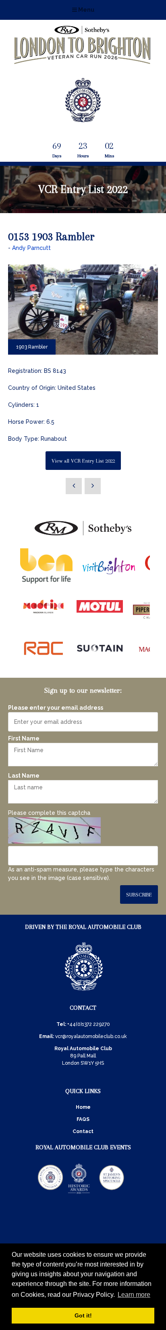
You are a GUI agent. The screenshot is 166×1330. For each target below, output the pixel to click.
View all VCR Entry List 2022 (83, 461)
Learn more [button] (134, 1294)
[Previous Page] (74, 486)
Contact (83, 1131)
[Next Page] (93, 486)
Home (83, 1107)
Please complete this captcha (49, 813)
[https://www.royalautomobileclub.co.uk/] (84, 992)
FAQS (83, 1119)
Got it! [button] (83, 1315)
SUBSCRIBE (139, 895)
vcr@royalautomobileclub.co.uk (91, 1036)
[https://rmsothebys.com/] (83, 536)
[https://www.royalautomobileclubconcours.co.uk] (50, 1193)
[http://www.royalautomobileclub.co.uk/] (83, 119)
